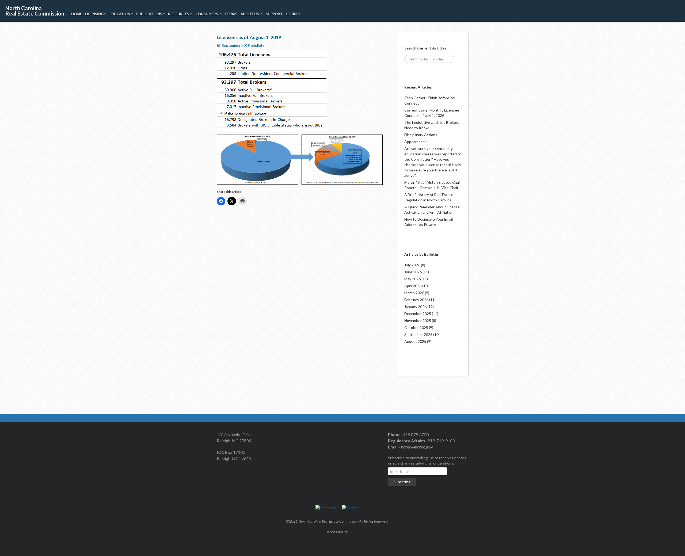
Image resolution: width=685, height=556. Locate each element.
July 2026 (412, 265)
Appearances (415, 141)
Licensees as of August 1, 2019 (249, 37)
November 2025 (417, 320)
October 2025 (416, 327)
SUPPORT (274, 14)
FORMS (231, 14)
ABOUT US (250, 14)
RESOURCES (179, 14)
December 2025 (417, 313)
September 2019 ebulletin (243, 45)
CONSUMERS (207, 14)
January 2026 (415, 306)
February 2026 (416, 299)
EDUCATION (119, 14)
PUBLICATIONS (149, 14)
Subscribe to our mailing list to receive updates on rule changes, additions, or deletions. (427, 460)
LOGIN (292, 14)
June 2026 (413, 272)
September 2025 (418, 334)
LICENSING (94, 14)
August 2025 (415, 341)
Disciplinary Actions (420, 134)
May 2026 (412, 279)
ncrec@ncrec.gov (416, 446)
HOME (76, 14)
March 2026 (414, 292)
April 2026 (412, 285)
